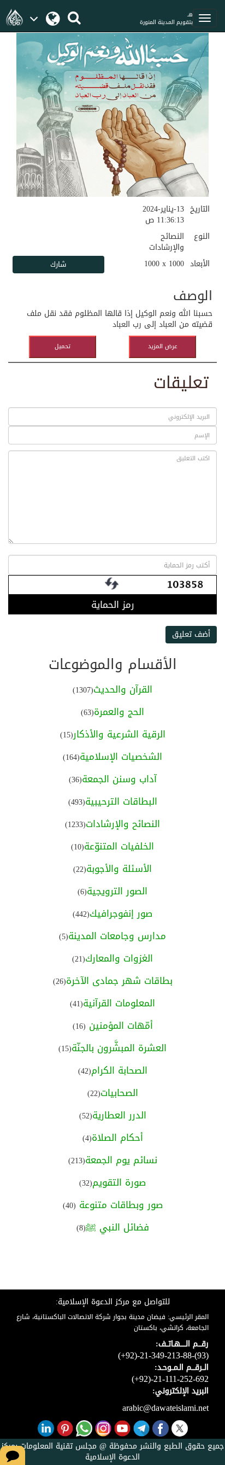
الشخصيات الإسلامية (121, 756)
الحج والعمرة (119, 711)
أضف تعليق (191, 634)
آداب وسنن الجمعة (119, 779)
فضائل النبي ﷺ (117, 1227)
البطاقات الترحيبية (121, 801)
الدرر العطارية (119, 1115)
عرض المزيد (162, 346)
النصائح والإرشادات (123, 824)
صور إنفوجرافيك (121, 913)
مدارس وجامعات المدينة (117, 936)
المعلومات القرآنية (119, 1003)
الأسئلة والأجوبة (119, 868)
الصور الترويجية (117, 891)
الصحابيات (119, 1092)
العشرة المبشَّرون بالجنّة (119, 1048)
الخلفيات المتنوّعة (119, 846)
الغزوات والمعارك (119, 958)
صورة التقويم (119, 1182)
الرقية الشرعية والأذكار (119, 734)
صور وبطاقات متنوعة (119, 1205)
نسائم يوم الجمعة (121, 1160)
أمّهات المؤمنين (119, 1025)
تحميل (62, 346)
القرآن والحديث (122, 689)
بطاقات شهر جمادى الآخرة (119, 980)
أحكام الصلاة (117, 1137)
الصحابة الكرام (119, 1070)
